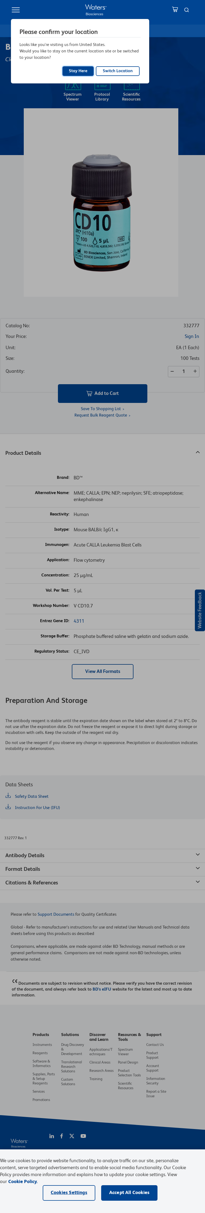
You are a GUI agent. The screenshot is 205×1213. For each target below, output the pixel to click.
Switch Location (118, 71)
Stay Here (78, 71)
